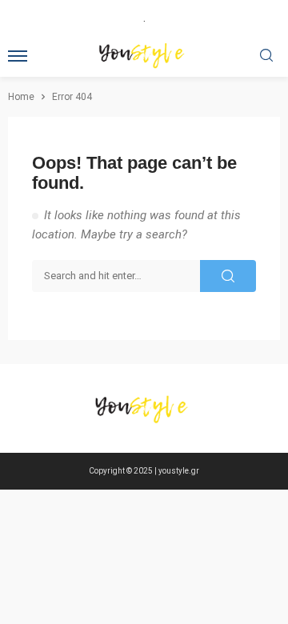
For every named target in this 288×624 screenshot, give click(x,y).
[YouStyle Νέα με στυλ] (144, 409)
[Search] (266, 56)
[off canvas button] (17, 56)
